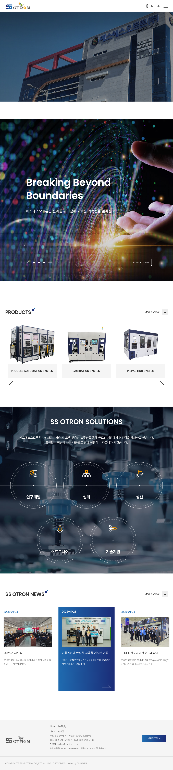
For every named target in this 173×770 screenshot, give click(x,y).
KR (152, 5)
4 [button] (51, 262)
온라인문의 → (154, 738)
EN (158, 5)
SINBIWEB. (82, 763)
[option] (86, 200)
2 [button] (41, 262)
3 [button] (46, 262)
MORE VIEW (155, 312)
